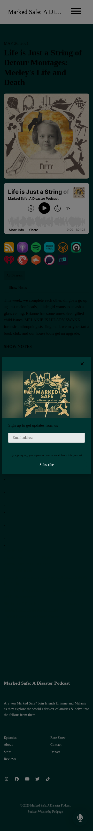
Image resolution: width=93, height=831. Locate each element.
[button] (82, 364)
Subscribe (47, 465)
